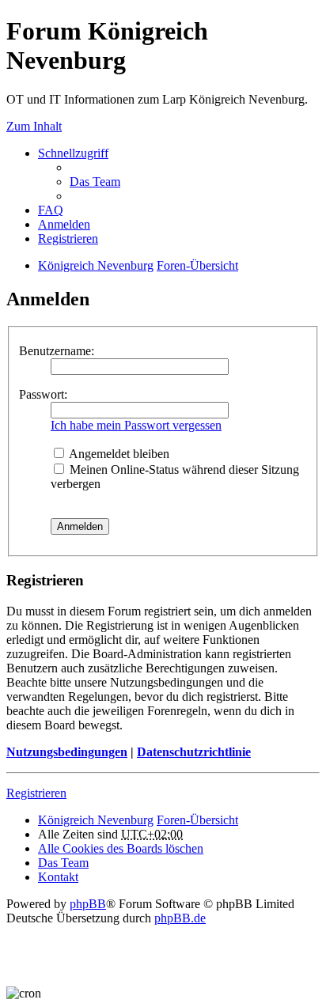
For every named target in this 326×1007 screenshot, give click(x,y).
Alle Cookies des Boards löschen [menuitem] (120, 848)
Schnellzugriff (73, 153)
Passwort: (43, 394)
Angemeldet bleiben (117, 453)
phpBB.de (180, 918)
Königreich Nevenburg (96, 265)
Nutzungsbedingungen (66, 752)
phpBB (88, 903)
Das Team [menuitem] (95, 181)
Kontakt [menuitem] (58, 877)
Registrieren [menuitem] (68, 238)
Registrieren (36, 793)
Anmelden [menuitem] (64, 224)
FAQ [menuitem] (50, 210)
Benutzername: (56, 351)
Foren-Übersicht (197, 265)
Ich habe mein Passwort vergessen (136, 425)
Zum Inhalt (34, 126)
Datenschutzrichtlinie (194, 752)
